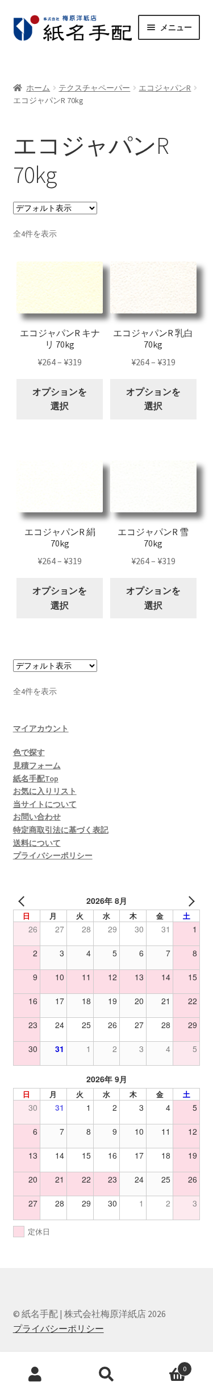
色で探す (29, 752)
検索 (106, 1374)
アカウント (35, 1374)
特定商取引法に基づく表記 (60, 830)
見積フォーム (37, 765)
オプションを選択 (59, 399)
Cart (164, 1364)
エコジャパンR (165, 88)
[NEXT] (189, 900)
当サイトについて (45, 804)
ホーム (38, 88)
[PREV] (24, 900)
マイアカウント (41, 728)
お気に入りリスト (45, 791)
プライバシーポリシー (53, 855)
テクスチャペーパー (94, 88)
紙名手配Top (36, 778)
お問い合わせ (37, 817)
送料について (37, 843)
